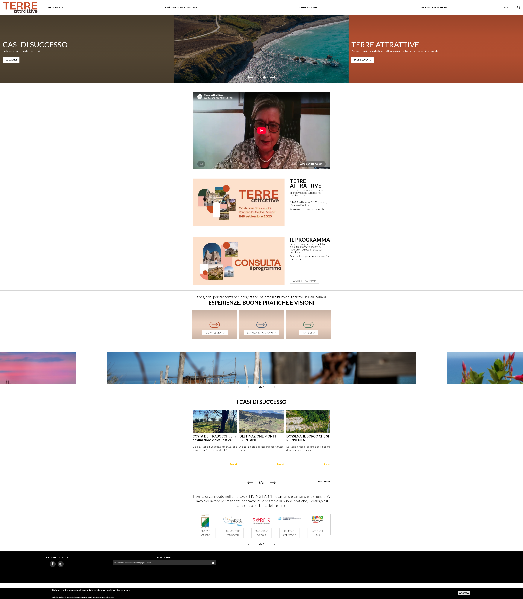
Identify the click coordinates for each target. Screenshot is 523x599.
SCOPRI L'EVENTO (188, 59)
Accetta (464, 593)
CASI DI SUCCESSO (308, 7)
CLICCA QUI (359, 59)
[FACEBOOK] (52, 564)
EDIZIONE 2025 (55, 7)
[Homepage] (20, 7)
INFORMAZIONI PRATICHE (433, 7)
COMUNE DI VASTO (317, 533)
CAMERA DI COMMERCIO (261, 533)
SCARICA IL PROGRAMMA (261, 332)
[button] (250, 77)
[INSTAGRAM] (60, 564)
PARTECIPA (308, 332)
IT (505, 7)
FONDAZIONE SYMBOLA (233, 533)
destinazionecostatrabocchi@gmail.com (132, 562)
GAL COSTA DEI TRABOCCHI (205, 533)
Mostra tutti (324, 481)
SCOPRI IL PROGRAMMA (304, 281)
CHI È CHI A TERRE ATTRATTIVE (181, 7)
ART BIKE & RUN (289, 533)
